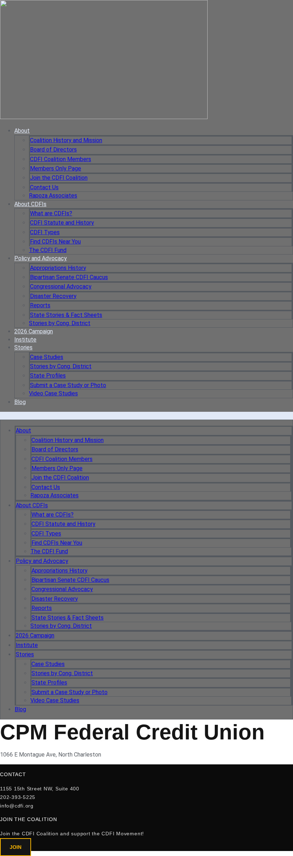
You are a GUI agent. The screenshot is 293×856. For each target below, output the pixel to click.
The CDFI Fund (47, 250)
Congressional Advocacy (60, 286)
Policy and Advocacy (40, 258)
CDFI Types (45, 232)
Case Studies (46, 357)
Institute (25, 339)
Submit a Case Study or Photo (68, 385)
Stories (23, 347)
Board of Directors (53, 149)
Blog (20, 402)
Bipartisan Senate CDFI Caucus (69, 277)
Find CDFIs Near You (55, 241)
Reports (40, 305)
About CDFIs (30, 204)
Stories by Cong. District (59, 323)
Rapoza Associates (53, 195)
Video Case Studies (53, 393)
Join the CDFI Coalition (59, 177)
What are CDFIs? (51, 213)
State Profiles (48, 375)
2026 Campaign (33, 331)
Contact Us (44, 187)
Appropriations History (58, 268)
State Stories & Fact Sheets (66, 315)
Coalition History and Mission (66, 140)
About (22, 130)
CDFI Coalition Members (60, 159)
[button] (146, 416)
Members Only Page (55, 168)
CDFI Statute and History (62, 222)
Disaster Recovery (53, 296)
